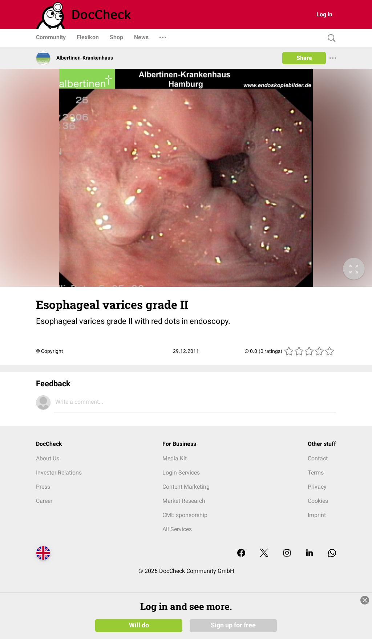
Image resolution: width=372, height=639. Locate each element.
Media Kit (174, 458)
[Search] (330, 38)
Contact (318, 458)
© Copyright (49, 351)
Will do (139, 625)
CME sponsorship (184, 515)
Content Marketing (186, 486)
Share (304, 57)
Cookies (318, 500)
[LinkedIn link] (310, 553)
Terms (316, 472)
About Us (47, 458)
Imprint (317, 515)
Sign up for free (233, 625)
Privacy (317, 486)
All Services (177, 529)
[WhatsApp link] (332, 553)
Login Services (181, 472)
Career (44, 500)
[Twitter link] (264, 553)
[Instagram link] (287, 553)
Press (43, 486)
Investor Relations (59, 472)
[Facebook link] (241, 553)
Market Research (183, 500)
